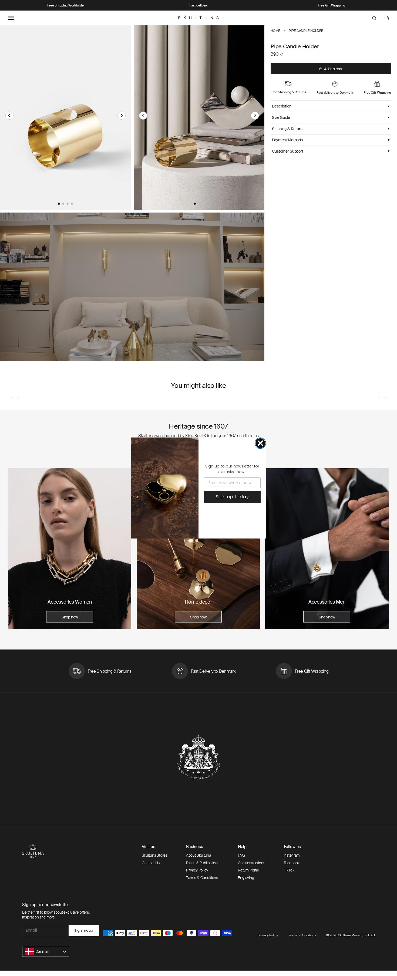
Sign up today (232, 497)
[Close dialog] (260, 443)
